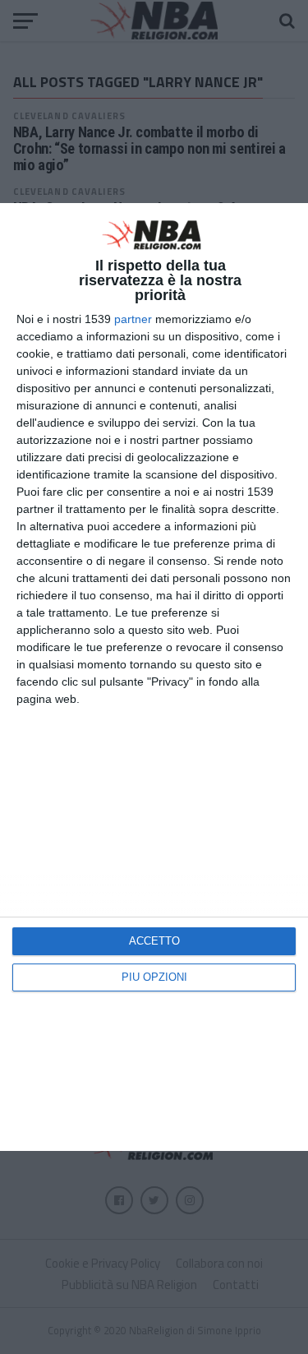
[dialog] (154, 677)
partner (133, 319)
